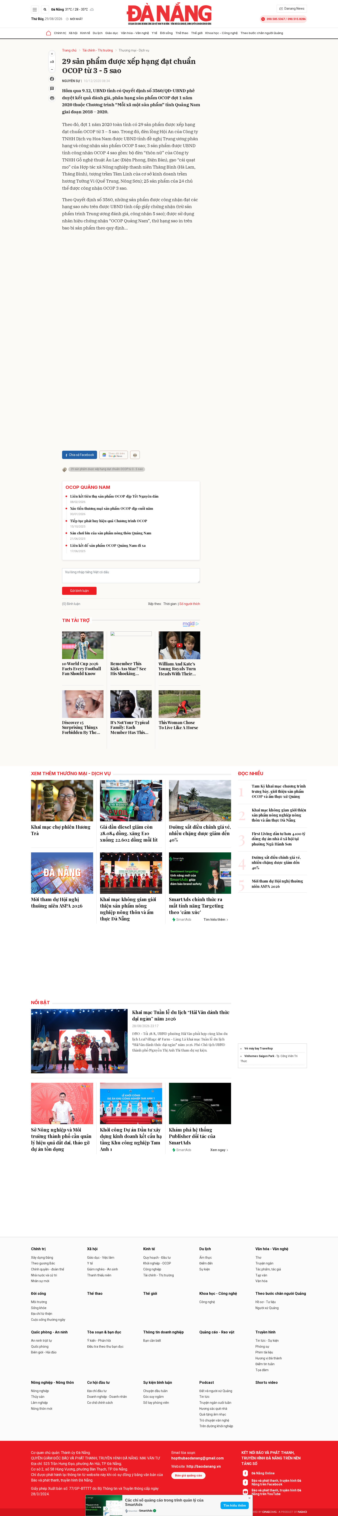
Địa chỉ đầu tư (97, 1391)
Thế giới (197, 33)
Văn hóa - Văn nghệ (135, 33)
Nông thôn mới (41, 1408)
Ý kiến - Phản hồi (99, 1340)
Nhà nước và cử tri (44, 1275)
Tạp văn (261, 1275)
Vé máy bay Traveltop (258, 1048)
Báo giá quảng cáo (188, 1475)
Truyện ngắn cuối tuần (215, 1402)
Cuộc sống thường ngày (48, 1319)
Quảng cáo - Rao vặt (216, 1332)
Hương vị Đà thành (268, 1358)
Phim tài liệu (264, 1352)
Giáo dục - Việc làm (100, 1257)
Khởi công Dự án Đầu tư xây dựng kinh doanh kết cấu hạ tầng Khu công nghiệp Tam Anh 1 (131, 1139)
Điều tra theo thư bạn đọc (105, 1346)
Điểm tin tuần (265, 1364)
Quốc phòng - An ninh (49, 1332)
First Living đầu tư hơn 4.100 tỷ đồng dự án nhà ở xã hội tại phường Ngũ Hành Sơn (278, 838)
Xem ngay (217, 1150)
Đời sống (166, 33)
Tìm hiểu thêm (234, 1505)
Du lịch (98, 33)
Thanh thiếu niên (99, 1275)
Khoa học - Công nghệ (221, 33)
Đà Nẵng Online (263, 1473)
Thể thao (181, 33)
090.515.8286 (297, 19)
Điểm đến (206, 1263)
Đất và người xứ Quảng (215, 1391)
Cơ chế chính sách (100, 1402)
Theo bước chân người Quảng (262, 33)
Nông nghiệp (40, 1391)
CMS (269, 1511)
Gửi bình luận (79, 591)
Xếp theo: (155, 604)
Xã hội (73, 33)
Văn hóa (261, 1281)
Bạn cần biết (152, 1340)
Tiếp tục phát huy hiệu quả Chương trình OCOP (108, 521)
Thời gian (170, 604)
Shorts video (266, 1382)
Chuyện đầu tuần (155, 1391)
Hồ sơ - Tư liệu (265, 1302)
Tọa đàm (262, 1370)
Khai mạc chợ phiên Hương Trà (61, 830)
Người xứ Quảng (267, 1308)
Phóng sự (262, 1346)
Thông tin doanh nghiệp (163, 1332)
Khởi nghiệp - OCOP (157, 1263)
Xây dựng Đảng (42, 1257)
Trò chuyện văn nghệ (214, 1420)
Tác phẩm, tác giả (268, 1269)
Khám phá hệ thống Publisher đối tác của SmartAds (192, 1136)
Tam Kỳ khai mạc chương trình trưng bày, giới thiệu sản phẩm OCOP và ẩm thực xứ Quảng (279, 791)
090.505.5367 (276, 19)
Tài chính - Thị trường (97, 50)
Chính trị (60, 33)
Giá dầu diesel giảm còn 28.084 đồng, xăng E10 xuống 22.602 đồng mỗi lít (129, 833)
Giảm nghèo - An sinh (102, 1269)
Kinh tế (85, 33)
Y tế (154, 33)
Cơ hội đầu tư (98, 1382)
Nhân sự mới (40, 1281)
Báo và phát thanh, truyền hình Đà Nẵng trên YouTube (276, 1492)
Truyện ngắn (264, 1263)
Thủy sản (37, 1397)
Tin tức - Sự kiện (267, 1340)
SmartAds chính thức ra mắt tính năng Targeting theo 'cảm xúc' (196, 905)
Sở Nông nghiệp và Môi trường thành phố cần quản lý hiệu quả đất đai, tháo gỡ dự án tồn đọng (61, 1139)
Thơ (258, 1257)
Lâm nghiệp (39, 1402)
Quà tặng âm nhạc (212, 1414)
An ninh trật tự (41, 1340)
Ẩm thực (205, 1257)
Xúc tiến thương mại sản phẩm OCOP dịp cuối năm (111, 508)
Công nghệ (207, 1302)
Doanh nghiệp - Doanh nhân (107, 1397)
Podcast (206, 1382)
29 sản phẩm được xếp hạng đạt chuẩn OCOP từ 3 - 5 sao (107, 469)
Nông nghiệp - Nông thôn (52, 1382)
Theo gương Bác (43, 1263)
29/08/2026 (46, 19)
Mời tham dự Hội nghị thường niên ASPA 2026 (57, 902)
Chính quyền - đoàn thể (47, 1269)
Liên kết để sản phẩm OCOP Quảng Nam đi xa (108, 545)
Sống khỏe (38, 1308)
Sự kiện (204, 1269)
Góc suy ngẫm (153, 1397)
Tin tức (204, 1397)
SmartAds (145, 1510)
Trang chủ (69, 50)
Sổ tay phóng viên (156, 1402)
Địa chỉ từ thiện (41, 1313)
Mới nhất (76, 19)
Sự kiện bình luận (157, 1382)
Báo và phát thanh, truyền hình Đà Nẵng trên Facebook (276, 1482)
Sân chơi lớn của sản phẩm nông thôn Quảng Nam (110, 533)
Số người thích (189, 604)
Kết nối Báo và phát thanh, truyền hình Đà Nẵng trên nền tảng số (271, 1458)
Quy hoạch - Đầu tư (157, 1257)
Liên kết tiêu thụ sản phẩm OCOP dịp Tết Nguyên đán (114, 496)
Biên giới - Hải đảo (44, 1352)
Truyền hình (265, 1332)
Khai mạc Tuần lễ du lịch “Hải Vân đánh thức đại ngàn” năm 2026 (180, 1015)
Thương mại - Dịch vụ (134, 50)
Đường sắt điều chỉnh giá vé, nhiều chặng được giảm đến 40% (200, 833)
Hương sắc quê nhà (213, 1408)
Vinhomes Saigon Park (259, 1056)
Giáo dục (111, 33)
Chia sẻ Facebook (81, 455)
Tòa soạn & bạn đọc (104, 1332)
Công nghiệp (152, 1269)
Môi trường (39, 1302)
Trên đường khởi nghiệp (216, 1426)
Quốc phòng (40, 1346)
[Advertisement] (131, 268)
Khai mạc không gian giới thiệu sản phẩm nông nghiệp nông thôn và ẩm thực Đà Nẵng (128, 909)
